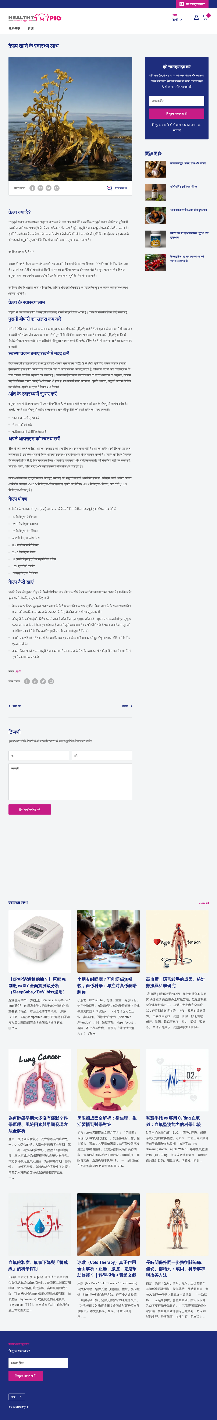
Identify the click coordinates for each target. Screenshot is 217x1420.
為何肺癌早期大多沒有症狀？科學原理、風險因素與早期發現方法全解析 (38, 1124)
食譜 (31, 28)
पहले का (17, 706)
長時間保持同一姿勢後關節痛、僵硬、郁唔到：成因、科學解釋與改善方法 (175, 1268)
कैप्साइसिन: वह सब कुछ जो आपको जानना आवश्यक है (187, 258)
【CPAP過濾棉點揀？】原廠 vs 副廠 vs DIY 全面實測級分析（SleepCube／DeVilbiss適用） (37, 985)
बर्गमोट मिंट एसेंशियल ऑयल (183, 186)
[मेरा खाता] (196, 17)
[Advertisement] (108, 869)
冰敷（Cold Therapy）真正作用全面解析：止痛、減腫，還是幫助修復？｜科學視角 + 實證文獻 (107, 1268)
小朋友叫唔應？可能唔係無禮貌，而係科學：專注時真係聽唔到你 (107, 985)
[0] (205, 17)
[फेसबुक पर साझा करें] (32, 188)
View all (204, 903)
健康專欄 (14, 28)
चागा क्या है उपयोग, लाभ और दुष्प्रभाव (188, 209)
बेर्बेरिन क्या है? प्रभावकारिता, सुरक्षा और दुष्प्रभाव (189, 235)
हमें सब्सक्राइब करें (195, 4)
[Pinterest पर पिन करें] (40, 188)
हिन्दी (13, 1396)
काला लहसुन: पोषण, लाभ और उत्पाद (188, 163)
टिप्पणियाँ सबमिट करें (29, 809)
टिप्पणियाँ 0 (121, 188)
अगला (125, 706)
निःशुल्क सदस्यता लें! (177, 113)
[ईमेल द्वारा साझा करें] (57, 188)
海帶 (18, 671)
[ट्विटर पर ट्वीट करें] (48, 188)
